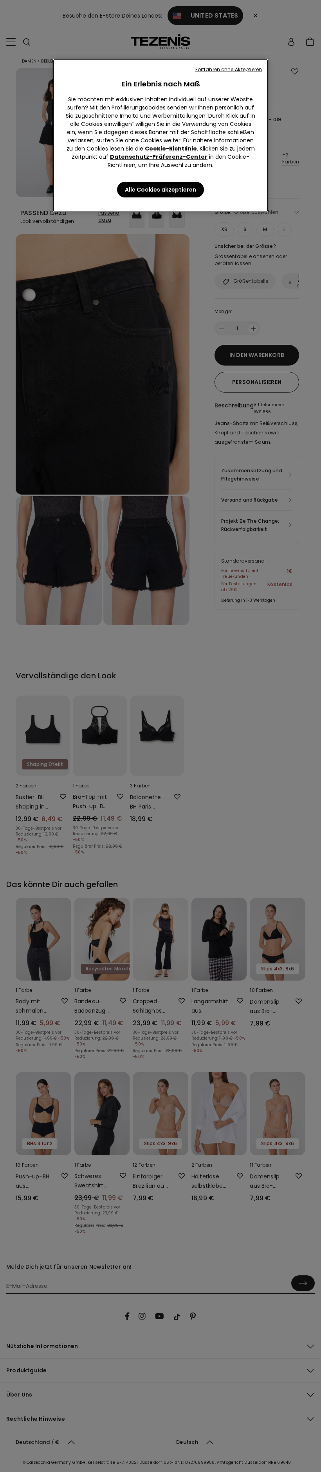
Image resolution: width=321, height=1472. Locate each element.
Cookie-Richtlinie (171, 148)
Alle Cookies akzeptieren (160, 190)
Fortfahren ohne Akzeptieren (228, 69)
